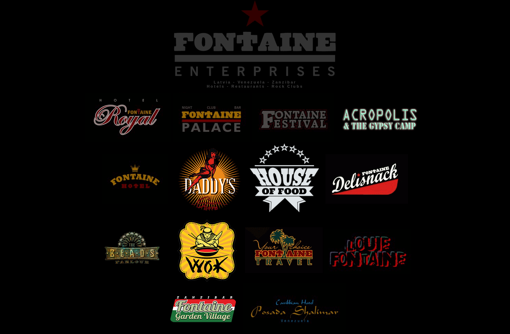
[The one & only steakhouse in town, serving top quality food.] (286, 210)
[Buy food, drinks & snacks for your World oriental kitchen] (210, 280)
